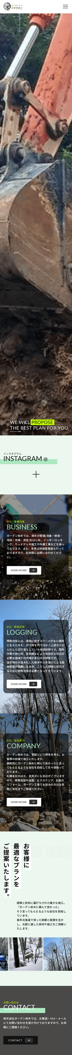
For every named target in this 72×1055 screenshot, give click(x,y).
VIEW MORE (19, 570)
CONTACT (15, 1040)
